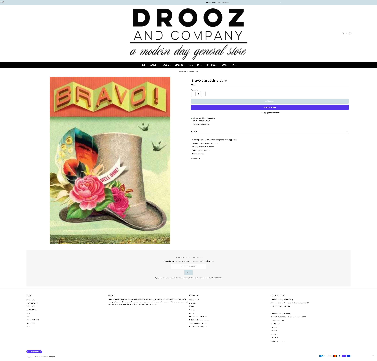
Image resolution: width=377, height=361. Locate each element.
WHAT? (192, 310)
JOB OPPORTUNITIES (197, 323)
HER (198, 65)
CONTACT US (194, 300)
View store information (201, 124)
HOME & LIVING (210, 65)
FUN (234, 65)
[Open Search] (343, 33)
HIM (190, 65)
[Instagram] (3, 2)
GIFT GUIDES (179, 65)
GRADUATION (154, 65)
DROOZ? (192, 303)
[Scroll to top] (373, 356)
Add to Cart (269, 101)
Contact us (195, 158)
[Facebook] (1, 2)
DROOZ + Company (48, 357)
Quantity (194, 90)
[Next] (280, 2)
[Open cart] (350, 33)
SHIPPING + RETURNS (198, 317)
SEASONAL (166, 65)
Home (181, 71)
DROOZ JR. (224, 65)
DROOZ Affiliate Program (199, 320)
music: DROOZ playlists (198, 327)
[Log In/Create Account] (346, 33)
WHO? (191, 306)
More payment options (270, 113)
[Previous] (97, 2)
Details (194, 132)
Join (188, 273)
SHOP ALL (142, 65)
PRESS (192, 313)
